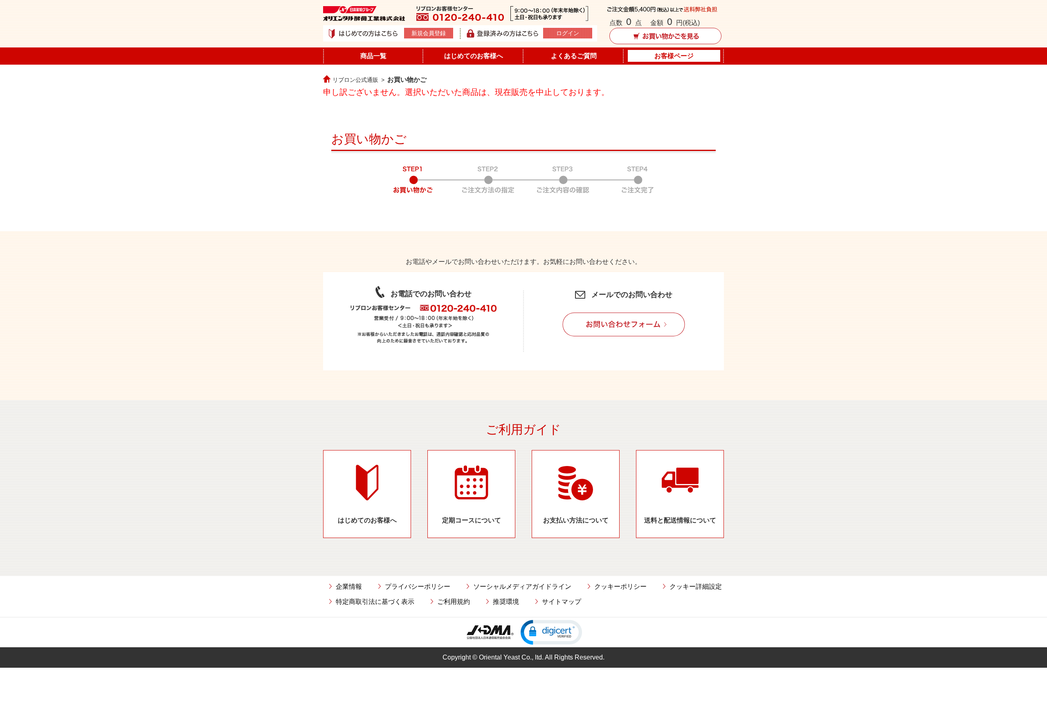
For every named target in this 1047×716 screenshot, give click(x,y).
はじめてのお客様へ (473, 55)
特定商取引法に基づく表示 (375, 601)
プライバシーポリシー (417, 586)
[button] (551, 632)
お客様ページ (674, 55)
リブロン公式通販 (355, 80)
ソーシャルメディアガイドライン (522, 586)
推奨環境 (506, 601)
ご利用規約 (453, 601)
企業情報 (349, 586)
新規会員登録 (428, 33)
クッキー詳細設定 (696, 586)
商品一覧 (373, 55)
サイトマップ (561, 601)
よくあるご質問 (574, 55)
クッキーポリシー (620, 586)
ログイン (567, 33)
